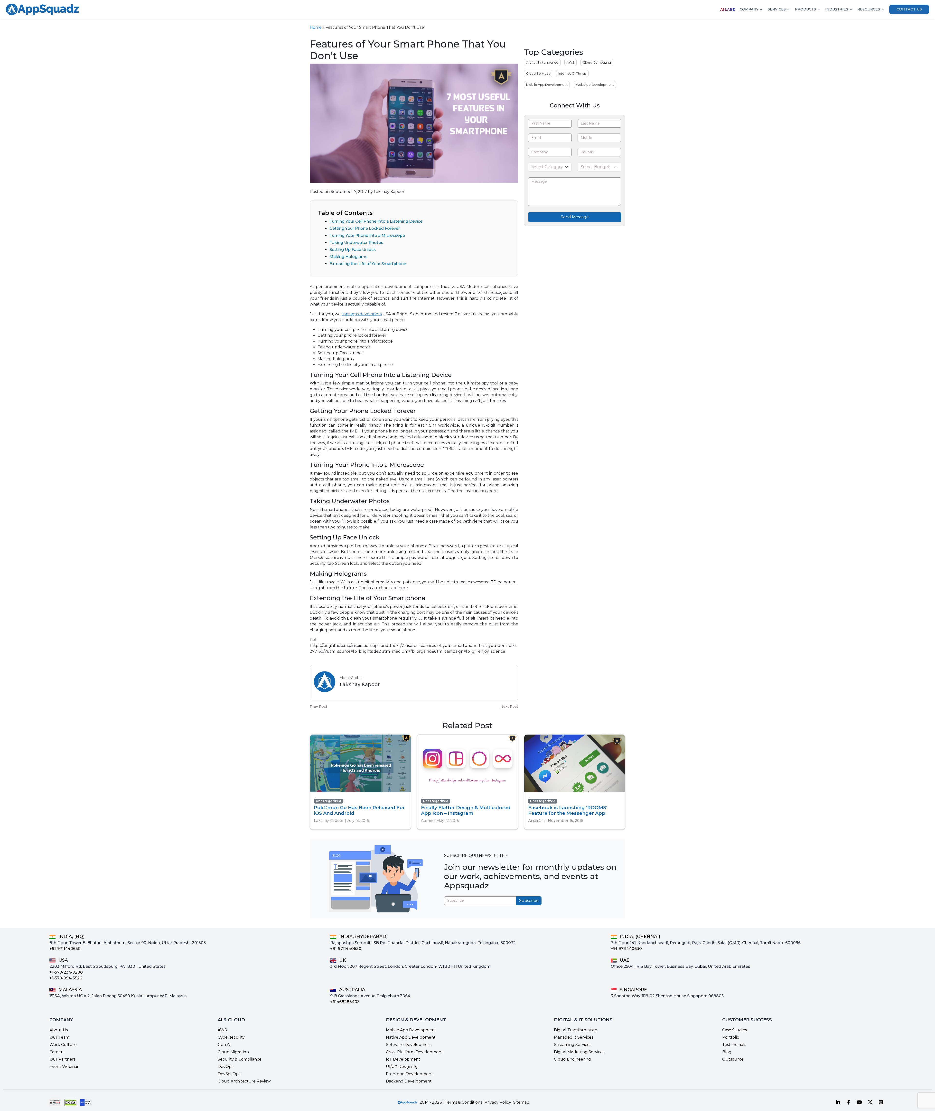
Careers (56, 1052)
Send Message (575, 217)
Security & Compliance (240, 1059)
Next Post (509, 706)
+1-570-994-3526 (65, 978)
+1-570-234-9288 (66, 972)
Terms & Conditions (463, 1102)
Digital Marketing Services (579, 1052)
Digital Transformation (575, 1030)
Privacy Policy (497, 1102)
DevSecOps (229, 1074)
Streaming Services (572, 1044)
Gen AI (224, 1044)
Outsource (733, 1059)
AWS (570, 62)
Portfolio (730, 1037)
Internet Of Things (572, 73)
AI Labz (727, 9)
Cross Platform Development (414, 1052)
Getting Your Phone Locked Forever (364, 228)
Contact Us (909, 9)
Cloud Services (538, 73)
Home (316, 27)
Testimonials (734, 1044)
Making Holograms (348, 256)
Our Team (59, 1037)
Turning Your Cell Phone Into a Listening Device (375, 221)
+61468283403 (345, 1001)
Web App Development (595, 84)
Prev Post (318, 706)
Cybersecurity (231, 1037)
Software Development (409, 1044)
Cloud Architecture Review (244, 1081)
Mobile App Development (547, 84)
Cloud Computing (597, 62)
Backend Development (409, 1081)
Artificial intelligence (542, 62)
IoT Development (403, 1059)
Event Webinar (64, 1066)
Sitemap (521, 1102)
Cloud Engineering (572, 1059)
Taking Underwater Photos (356, 242)
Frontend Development (409, 1074)
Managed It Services (573, 1037)
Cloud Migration (233, 1052)
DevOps (225, 1066)
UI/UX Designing (402, 1066)
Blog (726, 1052)
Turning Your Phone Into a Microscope (367, 235)
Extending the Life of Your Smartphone (367, 263)
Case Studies (734, 1030)
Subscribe (529, 900)
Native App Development (411, 1037)
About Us (58, 1030)
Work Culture (63, 1044)
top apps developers (362, 314)
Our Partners (62, 1059)
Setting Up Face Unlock (352, 249)
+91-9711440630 (65, 948)
